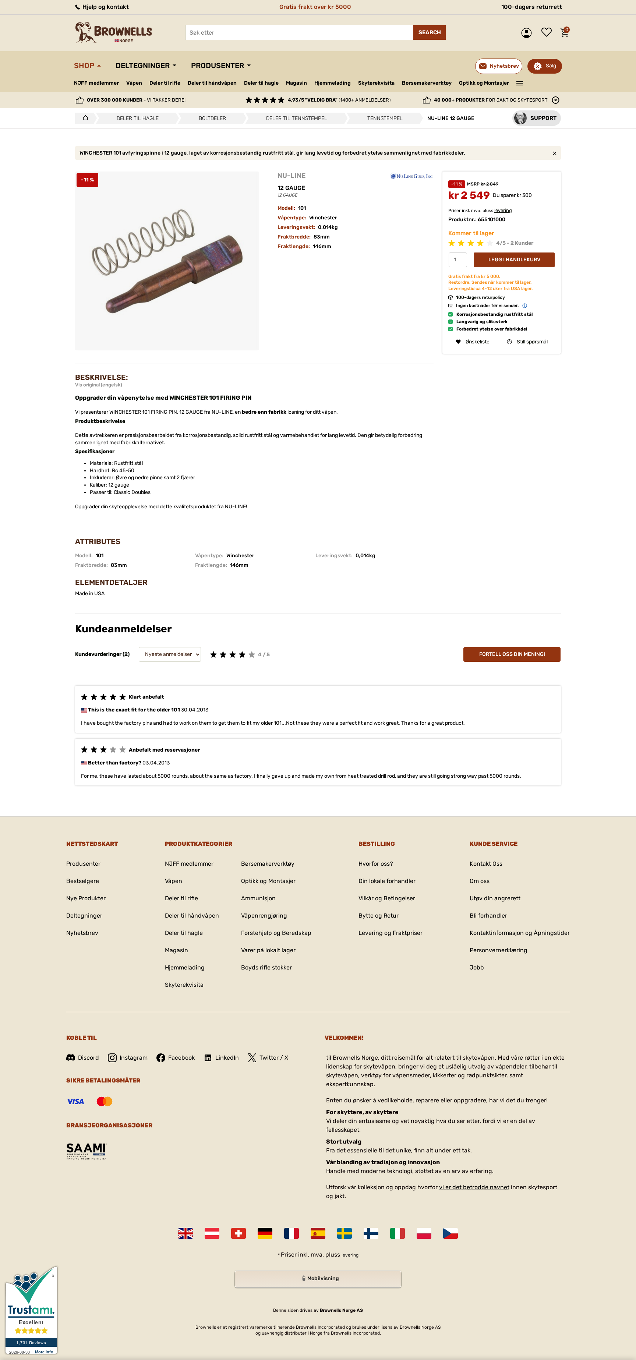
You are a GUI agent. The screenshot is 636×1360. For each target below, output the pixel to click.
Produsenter (217, 65)
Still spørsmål (532, 342)
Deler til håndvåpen (212, 83)
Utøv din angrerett (495, 898)
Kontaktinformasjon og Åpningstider (520, 932)
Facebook (181, 1057)
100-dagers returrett (531, 6)
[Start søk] (429, 32)
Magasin (296, 83)
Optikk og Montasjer (484, 83)
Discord (88, 1057)
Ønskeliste (548, 32)
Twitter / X (273, 1057)
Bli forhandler (488, 915)
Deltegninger (143, 65)
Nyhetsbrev (82, 932)
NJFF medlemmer (96, 83)
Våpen (134, 83)
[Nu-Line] (412, 176)
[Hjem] (83, 118)
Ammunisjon (258, 898)
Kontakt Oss (486, 863)
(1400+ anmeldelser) (339, 100)
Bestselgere (82, 880)
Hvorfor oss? (375, 863)
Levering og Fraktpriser (390, 932)
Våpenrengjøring (264, 915)
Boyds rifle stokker (266, 967)
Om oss (480, 880)
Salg (551, 66)
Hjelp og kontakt (105, 6)
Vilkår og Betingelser (386, 898)
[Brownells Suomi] (371, 1233)
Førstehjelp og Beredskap (276, 932)
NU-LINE (291, 176)
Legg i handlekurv (514, 260)
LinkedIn (227, 1057)
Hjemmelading (332, 83)
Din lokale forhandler (387, 880)
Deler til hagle (261, 83)
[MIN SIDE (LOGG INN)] (528, 33)
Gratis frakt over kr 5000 (315, 6)
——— (520, 82)
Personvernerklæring (498, 950)
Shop (84, 65)
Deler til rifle (164, 83)
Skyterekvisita (376, 83)
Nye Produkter (86, 898)
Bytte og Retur (378, 915)
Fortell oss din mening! (512, 654)
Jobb (477, 967)
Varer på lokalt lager (268, 950)
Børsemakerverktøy (427, 83)
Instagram (134, 1057)
